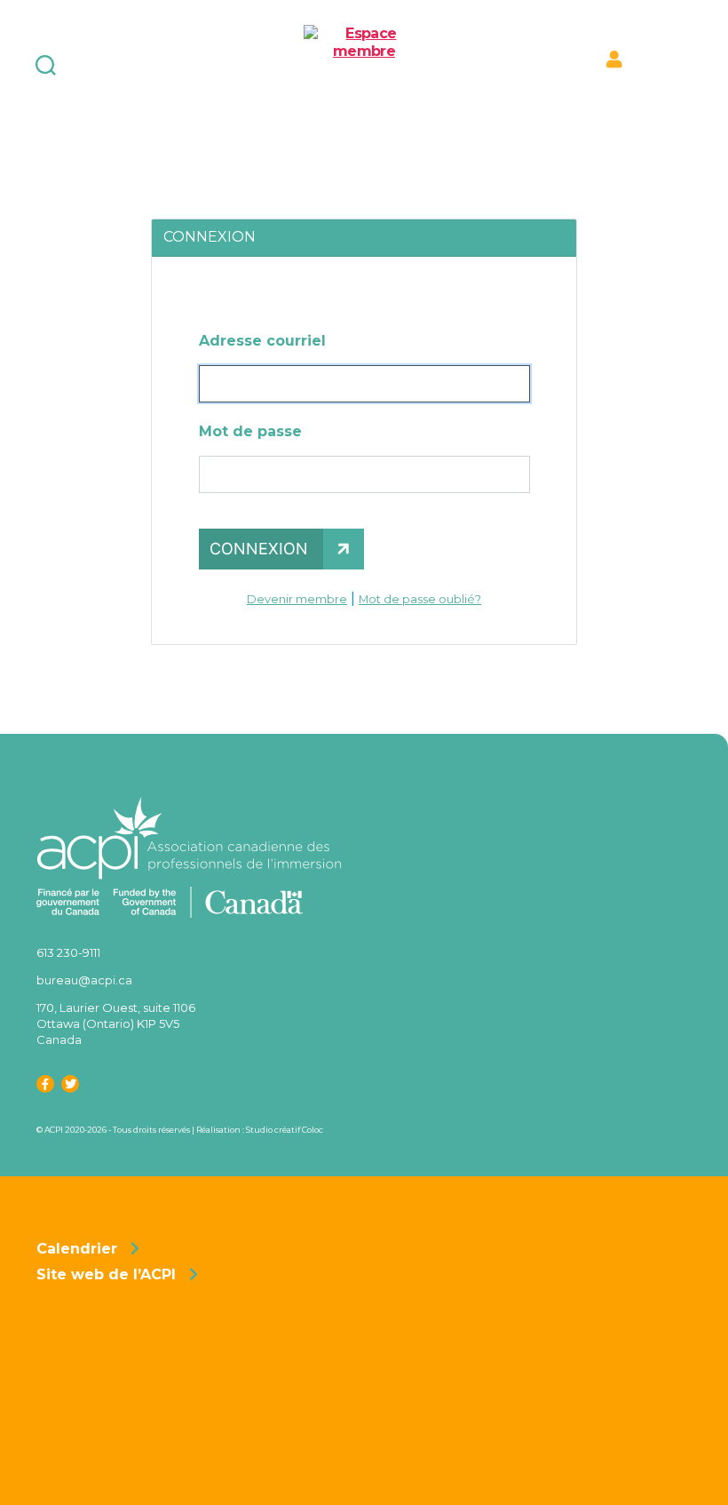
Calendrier (76, 1248)
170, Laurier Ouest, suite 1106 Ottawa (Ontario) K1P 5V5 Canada (115, 1023)
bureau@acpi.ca (84, 980)
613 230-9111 (68, 952)
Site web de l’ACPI (106, 1274)
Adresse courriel (262, 340)
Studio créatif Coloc (284, 1130)
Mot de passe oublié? (420, 599)
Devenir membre (297, 599)
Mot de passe (250, 431)
